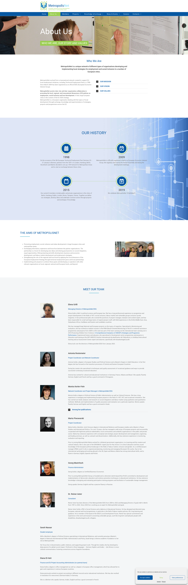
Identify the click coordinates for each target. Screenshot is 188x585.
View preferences (177, 577)
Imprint (159, 581)
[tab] (122, 81)
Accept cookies (145, 577)
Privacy (164, 581)
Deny (161, 577)
